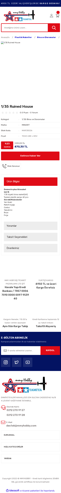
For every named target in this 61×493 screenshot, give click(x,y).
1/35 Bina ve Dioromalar (33, 119)
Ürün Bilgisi (13, 181)
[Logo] (19, 16)
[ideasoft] (12, 490)
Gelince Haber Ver (30, 155)
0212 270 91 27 (16, 410)
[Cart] (58, 15)
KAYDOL (50, 350)
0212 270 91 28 (16, 415)
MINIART (26, 125)
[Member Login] (51, 15)
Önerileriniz (13, 248)
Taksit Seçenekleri (17, 236)
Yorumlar (12, 225)
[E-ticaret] (30, 490)
